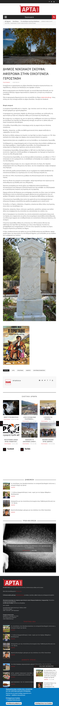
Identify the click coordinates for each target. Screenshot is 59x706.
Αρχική (8, 21)
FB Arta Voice (19, 591)
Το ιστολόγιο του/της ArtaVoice (30, 21)
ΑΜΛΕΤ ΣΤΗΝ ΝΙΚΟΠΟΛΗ (11, 417)
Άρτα (13, 370)
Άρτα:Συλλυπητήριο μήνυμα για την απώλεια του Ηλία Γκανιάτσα (31, 510)
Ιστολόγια (16, 21)
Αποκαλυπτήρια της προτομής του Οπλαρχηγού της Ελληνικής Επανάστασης (50, 686)
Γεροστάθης (20, 370)
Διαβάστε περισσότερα (18, 695)
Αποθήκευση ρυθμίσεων (14, 703)
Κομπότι (28, 370)
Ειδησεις (46, 679)
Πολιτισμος (6, 82)
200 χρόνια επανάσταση (39, 370)
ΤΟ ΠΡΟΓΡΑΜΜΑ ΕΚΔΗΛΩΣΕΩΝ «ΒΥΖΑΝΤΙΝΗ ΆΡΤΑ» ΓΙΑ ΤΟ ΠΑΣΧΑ (31, 664)
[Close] (35, 666)
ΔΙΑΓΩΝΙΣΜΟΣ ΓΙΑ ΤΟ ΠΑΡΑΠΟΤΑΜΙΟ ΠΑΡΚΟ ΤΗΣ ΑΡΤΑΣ (28, 682)
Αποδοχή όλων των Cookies (43, 703)
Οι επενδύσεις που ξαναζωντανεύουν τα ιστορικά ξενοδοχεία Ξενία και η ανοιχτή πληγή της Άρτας (50, 674)
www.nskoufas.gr (46, 97)
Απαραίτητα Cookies (13, 698)
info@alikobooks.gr (20, 595)
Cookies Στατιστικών (13, 700)
